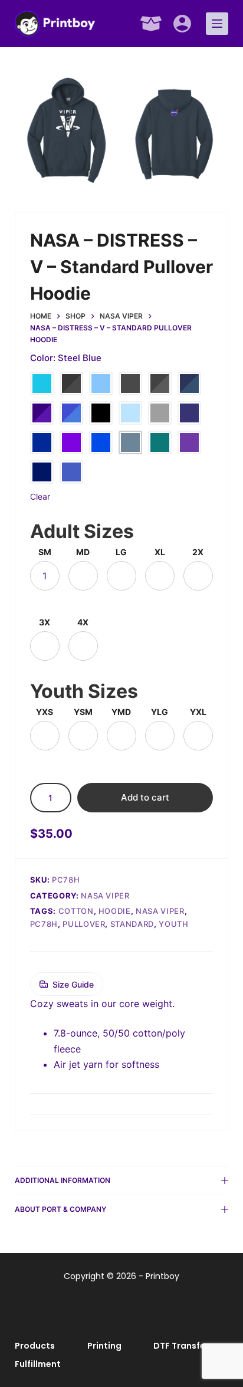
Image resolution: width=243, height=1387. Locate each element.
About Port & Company (60, 1209)
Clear (40, 496)
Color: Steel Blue (65, 357)
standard (132, 924)
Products (35, 1345)
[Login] (182, 23)
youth (173, 924)
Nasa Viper (105, 895)
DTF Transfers (183, 1345)
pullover (84, 924)
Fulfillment (38, 1364)
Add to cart (145, 797)
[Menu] (217, 23)
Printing (104, 1345)
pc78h (44, 924)
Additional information (62, 1180)
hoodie (114, 911)
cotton (76, 911)
